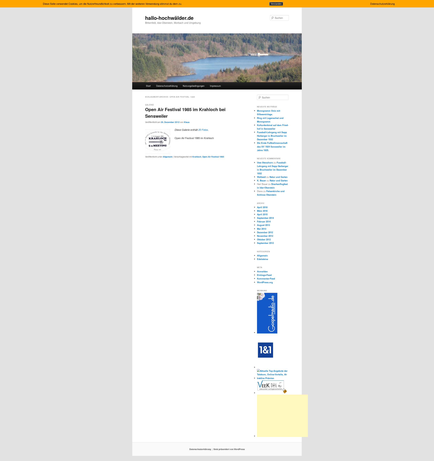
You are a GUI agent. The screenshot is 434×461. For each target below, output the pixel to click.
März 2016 (262, 210)
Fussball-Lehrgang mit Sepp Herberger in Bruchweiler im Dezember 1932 (272, 136)
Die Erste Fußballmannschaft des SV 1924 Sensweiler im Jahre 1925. (272, 146)
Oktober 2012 (264, 239)
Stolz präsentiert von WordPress (229, 449)
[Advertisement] (282, 416)
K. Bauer (261, 180)
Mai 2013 (261, 228)
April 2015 (262, 214)
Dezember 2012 (265, 232)
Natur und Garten (279, 177)
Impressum (215, 85)
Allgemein (167, 156)
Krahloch (196, 156)
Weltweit (261, 177)
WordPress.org (265, 282)
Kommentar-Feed (266, 278)
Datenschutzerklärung (166, 85)
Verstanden (276, 4)
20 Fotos (203, 129)
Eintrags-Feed (264, 275)
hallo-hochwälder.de (169, 17)
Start (148, 85)
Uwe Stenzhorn (265, 162)
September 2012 (265, 243)
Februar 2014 (264, 221)
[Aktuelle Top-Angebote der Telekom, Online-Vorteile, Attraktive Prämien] (273, 378)
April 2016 (262, 207)
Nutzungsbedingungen (193, 85)
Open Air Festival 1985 (213, 156)
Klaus (187, 122)
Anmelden (262, 271)
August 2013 (263, 225)
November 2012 (265, 235)
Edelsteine (262, 259)
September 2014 (265, 217)
